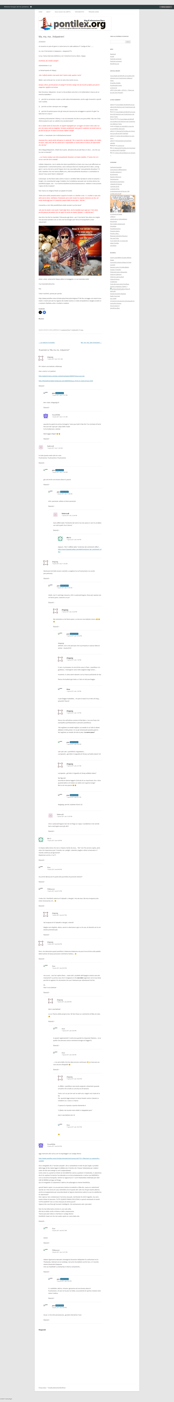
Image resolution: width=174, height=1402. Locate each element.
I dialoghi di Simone (116, 184)
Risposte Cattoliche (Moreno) (119, 236)
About (48, 12)
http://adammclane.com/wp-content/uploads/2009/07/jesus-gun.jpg (61, 376)
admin (112, 105)
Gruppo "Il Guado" (115, 270)
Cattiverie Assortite (116, 167)
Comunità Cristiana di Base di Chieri (120, 262)
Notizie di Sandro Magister (118, 294)
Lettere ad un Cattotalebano (118, 219)
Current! (112, 265)
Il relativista (113, 282)
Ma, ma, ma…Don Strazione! (91, 342)
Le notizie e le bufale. (47, 342)
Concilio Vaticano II (116, 172)
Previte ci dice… (114, 233)
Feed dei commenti (116, 61)
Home (40, 12)
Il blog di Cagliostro (116, 274)
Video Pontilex (114, 243)
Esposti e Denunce (115, 177)
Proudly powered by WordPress (57, 1387)
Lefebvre (112, 217)
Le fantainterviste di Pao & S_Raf (119, 191)
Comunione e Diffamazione (118, 170)
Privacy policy (42, 1387)
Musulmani (113, 221)
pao (82, 330)
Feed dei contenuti (115, 59)
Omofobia (113, 226)
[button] (70, 251)
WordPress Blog (115, 308)
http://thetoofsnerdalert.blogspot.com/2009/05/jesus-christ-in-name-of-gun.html (66, 381)
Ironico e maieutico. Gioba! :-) (118, 286)
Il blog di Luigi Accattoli (117, 277)
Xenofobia (113, 245)
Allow (165, 7)
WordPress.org (114, 64)
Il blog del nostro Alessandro (118, 272)
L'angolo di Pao (65, 330)
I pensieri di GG (114, 186)
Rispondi (41, 386)
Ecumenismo (114, 174)
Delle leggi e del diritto (62, 12)
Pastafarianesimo (115, 229)
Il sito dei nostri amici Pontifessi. (119, 284)
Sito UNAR (113, 298)
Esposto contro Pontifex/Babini (119, 267)
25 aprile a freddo (115, 83)
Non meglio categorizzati (117, 224)
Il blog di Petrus (114, 279)
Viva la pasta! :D (114, 306)
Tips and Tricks (114, 238)
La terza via (113, 88)
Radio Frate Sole (115, 296)
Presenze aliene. (94, 12)
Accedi (112, 56)
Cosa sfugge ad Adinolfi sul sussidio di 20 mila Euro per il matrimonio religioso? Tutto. (122, 78)
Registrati (113, 54)
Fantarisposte (79, 12)
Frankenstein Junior (116, 85)
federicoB (50, 446)
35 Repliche (42, 41)
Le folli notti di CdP (115, 194)
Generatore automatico (117, 182)
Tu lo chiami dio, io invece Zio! (119, 241)
